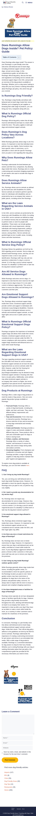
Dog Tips (7, 784)
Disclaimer (19, 808)
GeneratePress (19, 815)
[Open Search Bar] (22, 2)
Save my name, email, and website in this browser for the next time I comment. (17, 753)
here (27, 465)
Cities (6, 778)
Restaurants (8, 787)
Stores (6, 790)
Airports (7, 772)
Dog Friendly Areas (10, 781)
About (23, 808)
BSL (5, 775)
